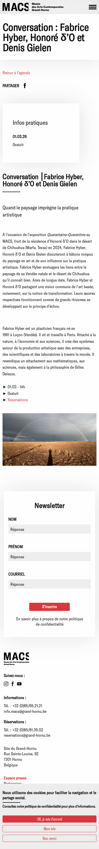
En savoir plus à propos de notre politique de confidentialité (49, 621)
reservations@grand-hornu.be (27, 735)
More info (50, 828)
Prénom (15, 546)
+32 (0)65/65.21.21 (27, 705)
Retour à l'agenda (16, 72)
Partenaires (13, 783)
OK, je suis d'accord (49, 818)
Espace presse (15, 777)
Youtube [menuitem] (19, 684)
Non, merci (49, 838)
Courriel (16, 574)
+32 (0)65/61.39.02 (27, 729)
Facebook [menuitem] (12, 684)
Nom (12, 519)
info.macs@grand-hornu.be (25, 711)
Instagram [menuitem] (6, 684)
